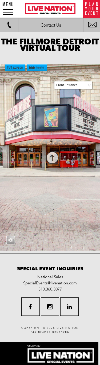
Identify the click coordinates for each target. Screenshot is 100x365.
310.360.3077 (50, 289)
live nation (68, 328)
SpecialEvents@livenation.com (50, 283)
